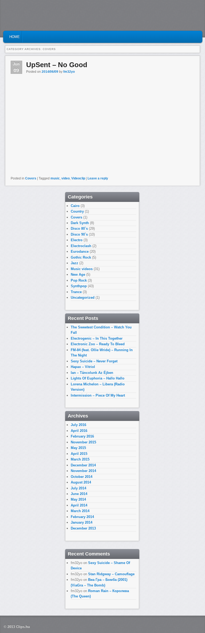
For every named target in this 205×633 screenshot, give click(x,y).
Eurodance (80, 252)
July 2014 (78, 488)
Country (77, 211)
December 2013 (83, 528)
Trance (76, 292)
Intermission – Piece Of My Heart (98, 395)
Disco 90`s (79, 234)
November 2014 (83, 471)
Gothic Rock (81, 257)
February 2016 (82, 436)
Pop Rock (79, 280)
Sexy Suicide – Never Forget (94, 361)
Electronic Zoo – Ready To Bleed (98, 344)
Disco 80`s (79, 229)
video (65, 178)
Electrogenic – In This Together (97, 338)
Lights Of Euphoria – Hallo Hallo (97, 378)
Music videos (82, 269)
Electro (76, 240)
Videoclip (78, 178)
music (55, 178)
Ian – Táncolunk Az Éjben (92, 373)
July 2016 (78, 425)
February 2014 (82, 517)
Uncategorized (82, 298)
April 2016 (79, 431)
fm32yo (69, 72)
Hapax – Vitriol (83, 367)
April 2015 (79, 454)
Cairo (75, 206)
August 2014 (81, 482)
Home (14, 37)
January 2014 (81, 522)
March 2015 (80, 459)
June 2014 (79, 494)
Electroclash (81, 246)
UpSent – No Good (56, 65)
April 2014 (79, 505)
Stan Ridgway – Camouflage (111, 574)
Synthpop (79, 286)
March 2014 (80, 511)
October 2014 (81, 477)
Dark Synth (80, 223)
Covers (30, 178)
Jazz (74, 263)
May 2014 (78, 499)
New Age (78, 275)
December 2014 (83, 465)
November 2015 (83, 442)
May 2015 (78, 448)
